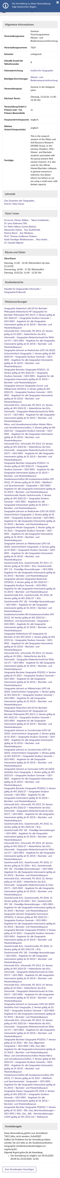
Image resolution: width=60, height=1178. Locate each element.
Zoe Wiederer (27, 233)
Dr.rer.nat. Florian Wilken (16, 220)
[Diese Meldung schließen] (57, 2)
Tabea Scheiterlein (40, 220)
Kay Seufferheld (32, 230)
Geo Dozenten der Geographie (19, 201)
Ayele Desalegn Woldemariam (19, 239)
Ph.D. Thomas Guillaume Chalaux (20, 236)
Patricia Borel (11, 233)
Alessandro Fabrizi (13, 230)
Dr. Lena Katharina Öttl (15, 223)
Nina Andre (42, 239)
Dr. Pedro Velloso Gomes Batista (20, 227)
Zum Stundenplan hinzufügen (19, 1169)
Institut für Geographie (42, 71)
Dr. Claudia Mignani (13, 243)
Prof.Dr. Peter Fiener (14, 204)
